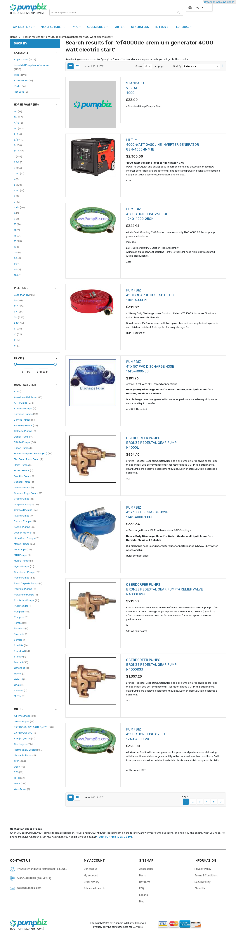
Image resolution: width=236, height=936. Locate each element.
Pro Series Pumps (26, 600)
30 (17, 263)
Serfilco (20, 639)
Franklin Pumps (24, 476)
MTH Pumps (22, 555)
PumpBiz (22, 611)
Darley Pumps (24, 436)
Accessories (23, 80)
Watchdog (21, 667)
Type (20, 74)
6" (17, 339)
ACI (17, 391)
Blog (141, 901)
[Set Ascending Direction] (222, 66)
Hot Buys (22, 91)
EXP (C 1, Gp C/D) (25, 732)
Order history (91, 881)
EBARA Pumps (25, 442)
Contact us (90, 868)
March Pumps (24, 543)
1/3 (18, 116)
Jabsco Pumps (25, 521)
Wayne (19, 673)
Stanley (20, 656)
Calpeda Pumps (25, 430)
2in (19, 317)
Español (143, 894)
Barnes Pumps (24, 419)
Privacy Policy (203, 868)
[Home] (28, 7)
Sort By (177, 66)
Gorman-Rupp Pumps (28, 493)
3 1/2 (19, 173)
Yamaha (20, 690)
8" (17, 345)
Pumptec (21, 617)
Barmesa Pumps (26, 413)
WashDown (22, 789)
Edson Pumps (23, 447)
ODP (20, 760)
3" (18, 328)
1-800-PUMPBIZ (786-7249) (114, 836)
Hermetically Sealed (28, 749)
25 (17, 258)
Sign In (230, 2)
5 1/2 (19, 190)
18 (17, 246)
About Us (200, 888)
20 (17, 252)
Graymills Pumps (26, 504)
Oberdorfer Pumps (27, 572)
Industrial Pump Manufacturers (31, 67)
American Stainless (28, 397)
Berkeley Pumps (26, 425)
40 (17, 269)
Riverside (21, 634)
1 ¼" (19, 306)
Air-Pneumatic (25, 715)
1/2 (19, 128)
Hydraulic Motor (25, 755)
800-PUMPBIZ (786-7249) (27, 13)
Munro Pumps (24, 560)
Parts (20, 85)
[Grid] (77, 66)
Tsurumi (21, 662)
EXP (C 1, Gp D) (24, 738)
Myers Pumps (24, 566)
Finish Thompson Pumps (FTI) (33, 453)
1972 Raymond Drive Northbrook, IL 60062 (42, 868)
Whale (19, 684)
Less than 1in (24, 294)
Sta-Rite (21, 645)
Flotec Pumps (23, 470)
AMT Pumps (24, 402)
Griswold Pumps (26, 509)
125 (17, 275)
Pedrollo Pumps (25, 588)
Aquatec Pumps (25, 408)
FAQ (141, 888)
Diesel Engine (24, 721)
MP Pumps (23, 549)
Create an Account (215, 2)
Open (19, 766)
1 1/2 (19, 150)
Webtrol (20, 679)
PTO (18, 772)
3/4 (19, 139)
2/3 (18, 133)
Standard (22, 651)
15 (18, 241)
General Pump (24, 481)
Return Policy (203, 881)
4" (18, 334)
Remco (20, 622)
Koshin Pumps (25, 526)
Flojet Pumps (23, 464)
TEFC (20, 777)
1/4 (18, 111)
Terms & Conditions (206, 875)
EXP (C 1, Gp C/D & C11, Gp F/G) (34, 727)
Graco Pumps (24, 498)
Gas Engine (23, 743)
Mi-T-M (19, 696)
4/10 (18, 122)
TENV (20, 783)
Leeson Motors (24, 532)
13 (17, 235)
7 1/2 (19, 207)
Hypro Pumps (24, 515)
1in (18, 300)
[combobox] (116, 12)
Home (13, 36)
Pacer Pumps (24, 577)
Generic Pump (24, 487)
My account (91, 875)
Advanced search (94, 888)
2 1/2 (18, 162)
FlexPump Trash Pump (28, 459)
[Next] (221, 802)
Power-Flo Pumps (26, 594)
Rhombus (21, 628)
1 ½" (19, 311)
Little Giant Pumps (26, 538)
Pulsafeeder (23, 605)
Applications (25, 59)
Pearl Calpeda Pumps (28, 583)
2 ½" (19, 322)
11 (17, 229)
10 (18, 224)
